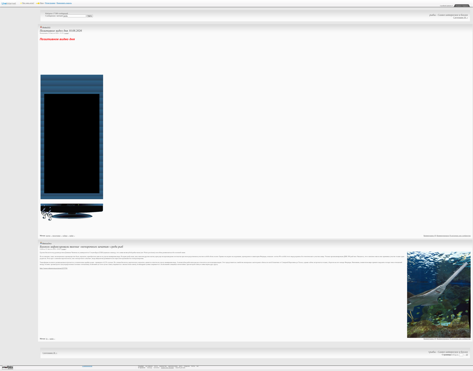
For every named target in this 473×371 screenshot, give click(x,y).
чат (197, 366)
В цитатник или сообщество (460, 236)
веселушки (56, 236)
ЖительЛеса (46, 243)
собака (65, 236)
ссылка (66, 33)
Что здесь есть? (28, 3)
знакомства (163, 366)
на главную (148, 366)
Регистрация (50, 3)
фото (180, 366)
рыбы (71, 236)
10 (467, 355)
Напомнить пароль (64, 3)
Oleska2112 (46, 27)
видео (48, 236)
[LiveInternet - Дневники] (11, 3)
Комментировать (443, 236)
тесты (193, 366)
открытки (187, 366)
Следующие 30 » (460, 18)
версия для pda (180, 367)
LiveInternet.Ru (87, 366)
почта (156, 366)
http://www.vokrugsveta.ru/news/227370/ (54, 268)
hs (47, 339)
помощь (149, 367)
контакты (156, 367)
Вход (42, 3)
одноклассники (172, 366)
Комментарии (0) (430, 236)
